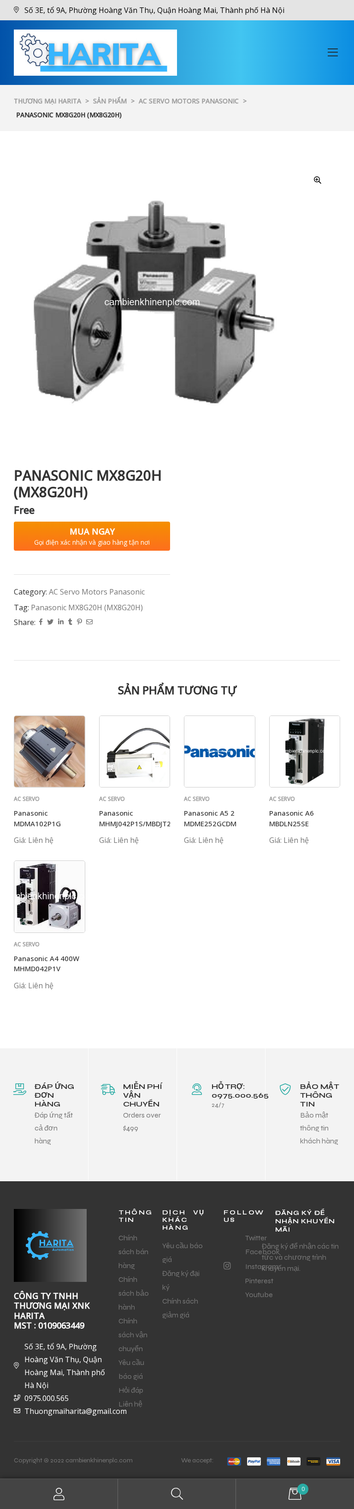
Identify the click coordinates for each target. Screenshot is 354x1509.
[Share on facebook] (41, 622)
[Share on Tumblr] (70, 622)
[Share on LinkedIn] (61, 622)
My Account (59, 1494)
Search (177, 1494)
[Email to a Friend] (89, 622)
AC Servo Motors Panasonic (97, 592)
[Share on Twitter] (50, 622)
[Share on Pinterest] (79, 622)
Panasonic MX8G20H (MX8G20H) (87, 607)
